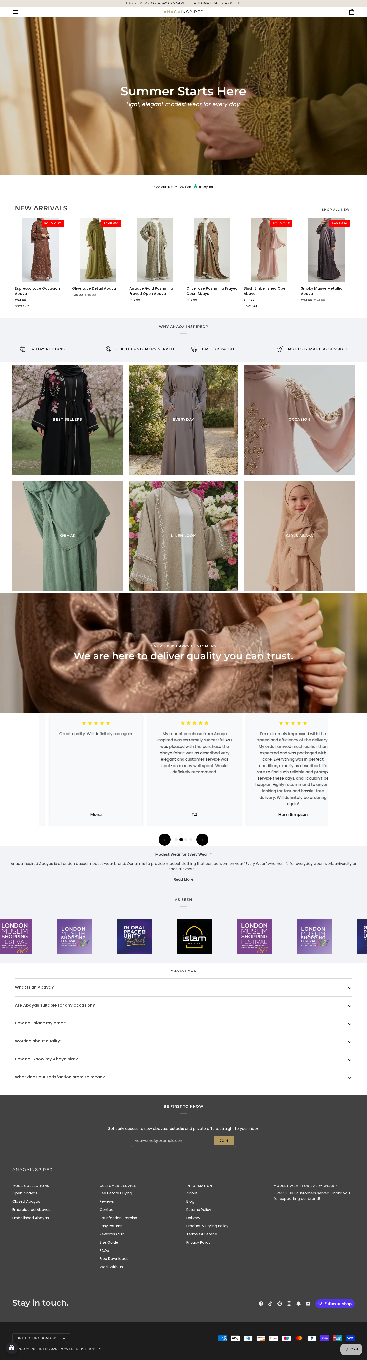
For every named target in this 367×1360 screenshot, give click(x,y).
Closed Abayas (26, 1201)
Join (224, 1140)
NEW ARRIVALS (41, 208)
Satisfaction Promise (118, 1217)
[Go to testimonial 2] (181, 839)
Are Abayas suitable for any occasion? (55, 1005)
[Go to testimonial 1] (176, 839)
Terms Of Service (201, 1234)
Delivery (193, 1217)
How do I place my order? (41, 1023)
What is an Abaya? (34, 987)
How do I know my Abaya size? (46, 1059)
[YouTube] (308, 1303)
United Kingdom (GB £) (39, 1338)
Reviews (107, 1201)
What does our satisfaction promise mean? (60, 1077)
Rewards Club (112, 1234)
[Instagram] (289, 1303)
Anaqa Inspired (32, 1349)
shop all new (336, 209)
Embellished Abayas (30, 1217)
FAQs (104, 1250)
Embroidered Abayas (31, 1209)
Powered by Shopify (80, 1349)
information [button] (199, 1186)
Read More (183, 879)
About (192, 1193)
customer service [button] (118, 1186)
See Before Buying (116, 1193)
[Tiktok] (270, 1303)
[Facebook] (261, 1303)
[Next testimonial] (202, 840)
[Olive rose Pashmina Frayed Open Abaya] (212, 250)
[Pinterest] (279, 1303)
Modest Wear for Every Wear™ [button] (306, 1186)
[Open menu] (19, 12)
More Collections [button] (30, 1186)
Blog (190, 1201)
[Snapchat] (298, 1303)
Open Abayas (24, 1193)
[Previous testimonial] (165, 840)
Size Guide (109, 1242)
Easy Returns (111, 1225)
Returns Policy (198, 1209)
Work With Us (111, 1266)
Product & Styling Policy (207, 1225)
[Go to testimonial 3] (185, 839)
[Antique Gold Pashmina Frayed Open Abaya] (155, 250)
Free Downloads (114, 1258)
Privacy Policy (198, 1242)
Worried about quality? (39, 1041)
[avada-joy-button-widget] (12, 1348)
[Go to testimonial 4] (191, 839)
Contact (107, 1209)
